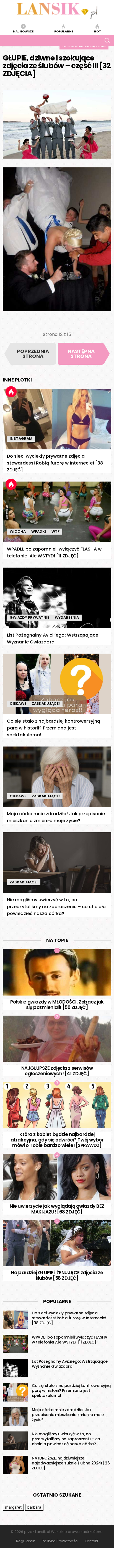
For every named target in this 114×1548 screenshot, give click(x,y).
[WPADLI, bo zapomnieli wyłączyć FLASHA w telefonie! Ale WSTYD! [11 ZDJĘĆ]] (57, 512)
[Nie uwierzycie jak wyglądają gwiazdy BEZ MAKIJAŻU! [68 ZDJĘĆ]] (57, 1177)
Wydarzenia (67, 617)
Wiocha (18, 531)
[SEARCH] (107, 40)
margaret (13, 1507)
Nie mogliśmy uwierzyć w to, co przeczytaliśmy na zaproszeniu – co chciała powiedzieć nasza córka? (56, 907)
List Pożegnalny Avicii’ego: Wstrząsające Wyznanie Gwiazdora (70, 1364)
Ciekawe (18, 703)
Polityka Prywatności (60, 1541)
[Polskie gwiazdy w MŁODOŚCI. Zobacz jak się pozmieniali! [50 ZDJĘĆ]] (57, 972)
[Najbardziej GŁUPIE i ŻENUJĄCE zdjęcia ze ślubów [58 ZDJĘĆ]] (57, 1243)
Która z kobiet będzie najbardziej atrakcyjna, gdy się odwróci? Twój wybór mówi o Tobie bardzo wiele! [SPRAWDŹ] (57, 1140)
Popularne (63, 31)
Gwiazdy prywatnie (29, 617)
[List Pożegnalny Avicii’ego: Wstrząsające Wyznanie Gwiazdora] (57, 598)
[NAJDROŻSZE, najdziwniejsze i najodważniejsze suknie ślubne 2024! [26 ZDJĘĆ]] (15, 1465)
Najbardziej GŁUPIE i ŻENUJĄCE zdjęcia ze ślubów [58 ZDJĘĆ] (57, 1275)
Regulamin (25, 1541)
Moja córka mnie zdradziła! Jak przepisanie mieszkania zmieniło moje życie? (67, 1414)
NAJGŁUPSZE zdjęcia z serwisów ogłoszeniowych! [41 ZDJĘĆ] (57, 1071)
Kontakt (91, 1541)
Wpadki (38, 531)
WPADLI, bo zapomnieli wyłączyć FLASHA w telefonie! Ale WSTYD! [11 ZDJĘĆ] (69, 1339)
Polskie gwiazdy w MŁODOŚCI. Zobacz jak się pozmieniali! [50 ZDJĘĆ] (57, 1005)
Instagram (21, 438)
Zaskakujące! (46, 703)
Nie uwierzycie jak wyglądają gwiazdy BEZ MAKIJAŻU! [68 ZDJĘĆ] (57, 1209)
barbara (34, 1507)
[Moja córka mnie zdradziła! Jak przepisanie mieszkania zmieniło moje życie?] (57, 777)
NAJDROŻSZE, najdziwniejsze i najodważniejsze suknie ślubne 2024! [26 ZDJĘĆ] (71, 1463)
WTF (55, 531)
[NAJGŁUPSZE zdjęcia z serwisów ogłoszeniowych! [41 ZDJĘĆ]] (57, 1039)
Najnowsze (23, 31)
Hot (97, 31)
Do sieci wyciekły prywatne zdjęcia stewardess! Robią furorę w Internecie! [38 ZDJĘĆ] (55, 463)
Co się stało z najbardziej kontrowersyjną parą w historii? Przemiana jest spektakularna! (53, 728)
